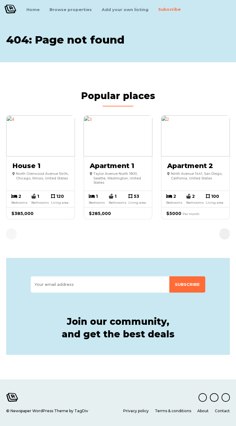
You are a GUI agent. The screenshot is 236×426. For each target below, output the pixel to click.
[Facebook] (203, 397)
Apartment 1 (112, 166)
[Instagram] (214, 397)
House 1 (26, 166)
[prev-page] (11, 234)
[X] (226, 397)
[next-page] (224, 234)
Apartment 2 (190, 166)
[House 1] (40, 135)
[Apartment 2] (195, 135)
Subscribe (187, 284)
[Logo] (10, 9)
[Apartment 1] (118, 135)
